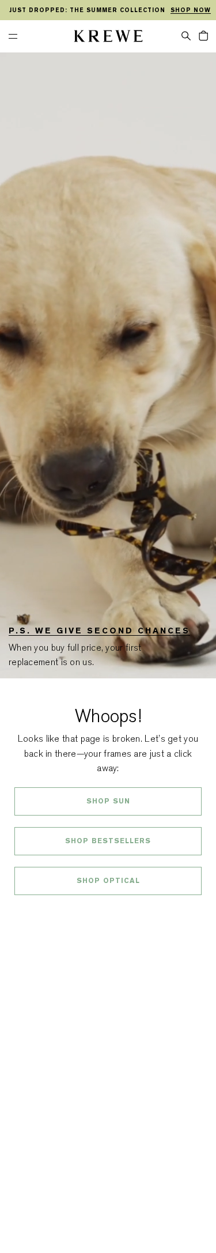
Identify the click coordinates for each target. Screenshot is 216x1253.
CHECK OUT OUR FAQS (108, 911)
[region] (108, 10)
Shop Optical (108, 881)
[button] (186, 35)
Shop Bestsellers (108, 841)
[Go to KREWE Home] (108, 38)
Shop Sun (108, 801)
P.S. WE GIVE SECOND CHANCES (99, 630)
